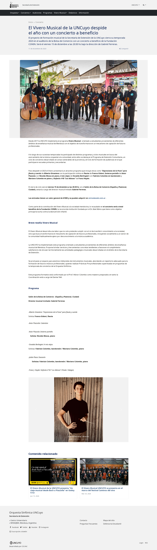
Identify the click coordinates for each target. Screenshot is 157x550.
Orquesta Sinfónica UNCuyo (26, 512)
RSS (146, 543)
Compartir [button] (124, 49)
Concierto (39, 22)
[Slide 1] (74, 439)
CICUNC (24, 546)
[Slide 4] (86, 439)
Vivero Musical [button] (60, 13)
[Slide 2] (78, 439)
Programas (47, 13)
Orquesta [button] (14, 13)
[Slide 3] (82, 439)
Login (141, 543)
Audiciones (37, 13)
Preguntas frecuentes (88, 524)
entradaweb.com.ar (97, 198)
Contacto (83, 520)
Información (84, 13)
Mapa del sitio (109, 520)
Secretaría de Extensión (30, 5)
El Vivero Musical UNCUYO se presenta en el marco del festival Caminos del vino (102, 489)
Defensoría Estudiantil (112, 524)
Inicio (31, 22)
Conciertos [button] (25, 13)
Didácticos (73, 13)
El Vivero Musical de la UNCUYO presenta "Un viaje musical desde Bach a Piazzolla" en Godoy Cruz (52, 490)
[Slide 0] (70, 439)
